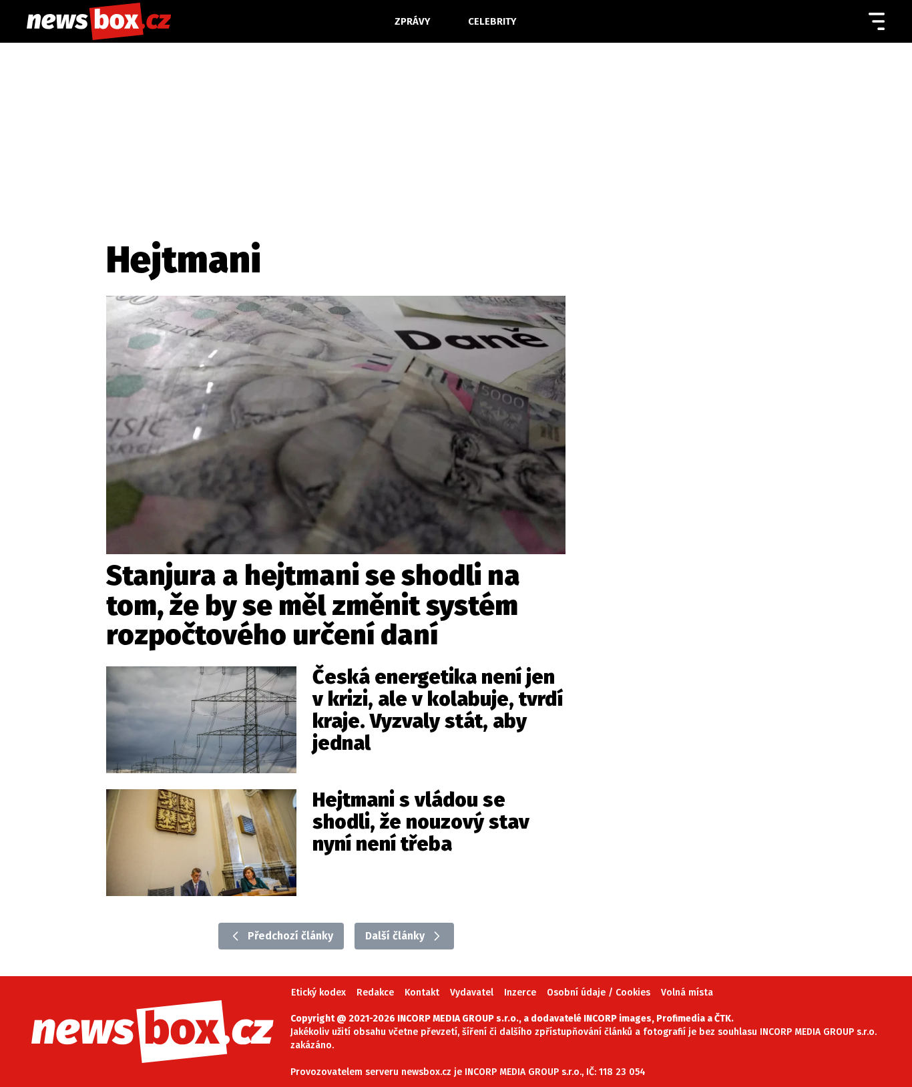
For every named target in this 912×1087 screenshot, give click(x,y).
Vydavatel (471, 992)
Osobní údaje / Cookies (598, 992)
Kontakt (422, 992)
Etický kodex (318, 992)
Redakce (375, 992)
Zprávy (413, 21)
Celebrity (492, 21)
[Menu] (876, 21)
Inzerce (520, 992)
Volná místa (687, 992)
